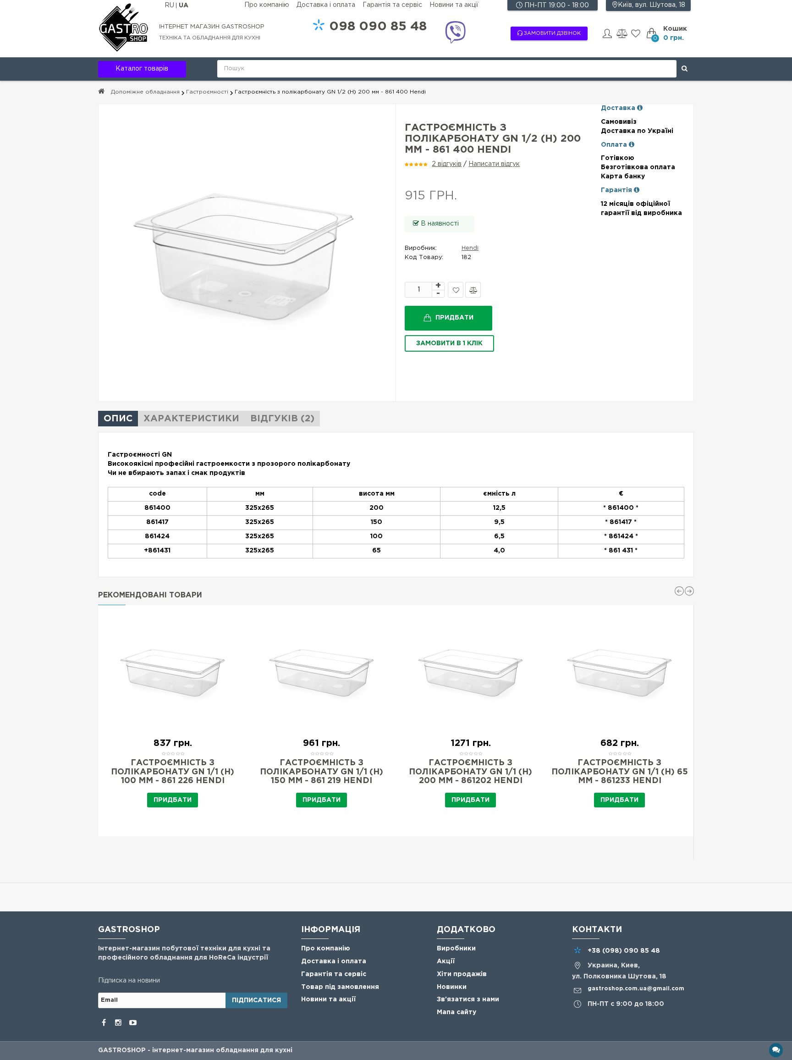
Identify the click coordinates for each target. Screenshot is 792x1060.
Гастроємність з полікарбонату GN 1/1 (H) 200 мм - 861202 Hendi (470, 772)
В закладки (455, 290)
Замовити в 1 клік (449, 343)
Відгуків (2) (282, 418)
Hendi (470, 248)
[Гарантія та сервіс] (636, 190)
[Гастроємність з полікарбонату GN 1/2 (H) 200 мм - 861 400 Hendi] (247, 252)
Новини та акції (453, 5)
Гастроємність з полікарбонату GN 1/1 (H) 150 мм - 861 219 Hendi (321, 772)
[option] (172, 721)
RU (170, 5)
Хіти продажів (462, 974)
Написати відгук (494, 164)
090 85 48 (378, 26)
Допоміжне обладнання (145, 91)
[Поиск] (685, 68)
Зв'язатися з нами (468, 999)
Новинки (452, 987)
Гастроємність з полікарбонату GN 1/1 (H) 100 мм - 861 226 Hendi (172, 772)
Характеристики (191, 418)
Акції (446, 961)
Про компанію (266, 5)
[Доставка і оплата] (640, 108)
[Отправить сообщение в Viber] (455, 34)
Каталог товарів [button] (142, 69)
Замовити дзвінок (551, 33)
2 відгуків (447, 164)
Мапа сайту (456, 1012)
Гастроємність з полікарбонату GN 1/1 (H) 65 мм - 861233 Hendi (619, 772)
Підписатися (256, 1000)
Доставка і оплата (326, 5)
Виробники (456, 948)
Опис (118, 418)
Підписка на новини (129, 980)
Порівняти (473, 290)
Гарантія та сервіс (392, 5)
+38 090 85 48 (624, 951)
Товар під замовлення (340, 987)
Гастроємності (207, 91)
